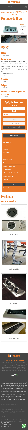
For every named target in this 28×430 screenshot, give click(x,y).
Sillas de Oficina (22, 382)
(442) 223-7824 (7, 424)
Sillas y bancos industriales (7, 401)
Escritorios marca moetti (8, 393)
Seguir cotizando (14, 123)
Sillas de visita (10, 391)
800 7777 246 (18, 12)
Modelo (14, 111)
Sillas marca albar (11, 399)
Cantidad (14, 105)
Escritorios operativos (13, 398)
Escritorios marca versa (20, 393)
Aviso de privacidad (5, 428)
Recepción (12, 383)
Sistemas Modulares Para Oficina (9, 382)
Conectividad (9, 387)
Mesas (16, 385)
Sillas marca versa (20, 399)
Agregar (14, 120)
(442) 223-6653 (7, 426)
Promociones (19, 383)
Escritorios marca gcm (6, 394)
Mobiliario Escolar (10, 385)
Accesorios (17, 388)
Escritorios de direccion (20, 391)
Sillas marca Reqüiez (13, 396)
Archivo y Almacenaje (8, 388)
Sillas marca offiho (17, 394)
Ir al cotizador (13, 127)
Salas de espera (5, 383)
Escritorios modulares (12, 390)
